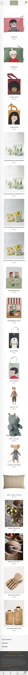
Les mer (17, 665)
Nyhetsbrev (21, 655)
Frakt (9, 652)
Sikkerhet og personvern (10, 655)
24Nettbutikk (16, 669)
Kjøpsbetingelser (16, 652)
